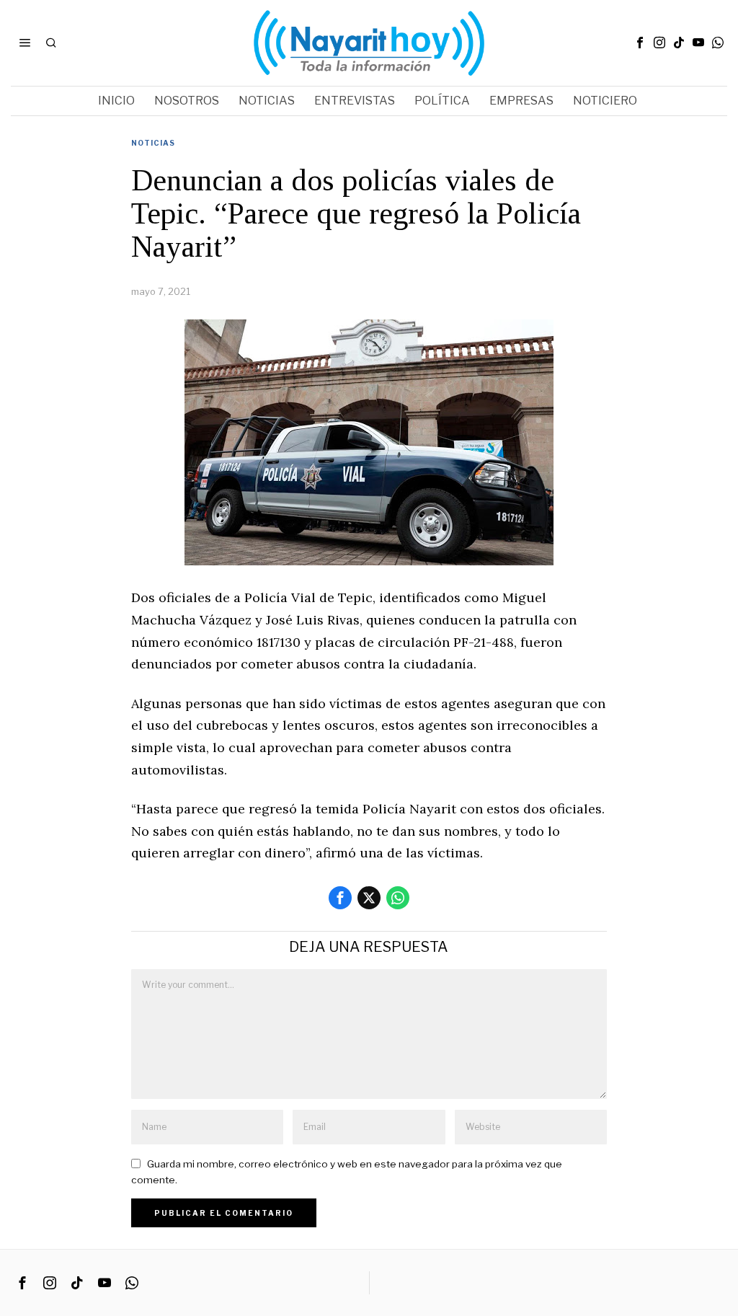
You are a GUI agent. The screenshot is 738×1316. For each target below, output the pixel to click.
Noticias (153, 142)
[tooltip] (640, 42)
